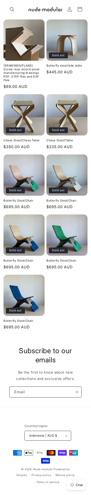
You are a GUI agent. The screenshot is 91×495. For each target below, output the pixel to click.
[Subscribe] (76, 392)
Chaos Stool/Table (59, 140)
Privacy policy (41, 475)
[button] (12, 9)
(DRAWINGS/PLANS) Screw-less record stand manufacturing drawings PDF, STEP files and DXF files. (21, 73)
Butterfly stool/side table (64, 65)
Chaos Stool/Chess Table (22, 140)
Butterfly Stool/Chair (19, 200)
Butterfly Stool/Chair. (61, 200)
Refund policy (65, 475)
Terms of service (47, 482)
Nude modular (43, 469)
